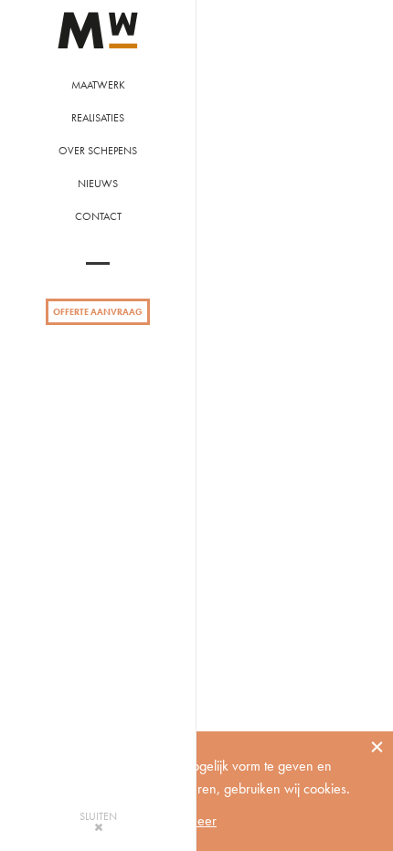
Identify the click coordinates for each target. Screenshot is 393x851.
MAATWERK (98, 85)
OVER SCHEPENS (97, 150)
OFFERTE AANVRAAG (98, 312)
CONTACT (98, 216)
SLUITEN (98, 817)
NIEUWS (98, 183)
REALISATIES (97, 117)
